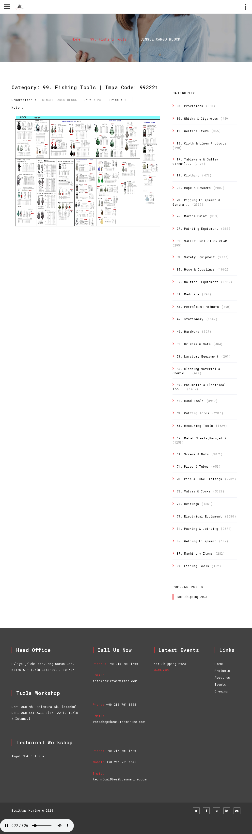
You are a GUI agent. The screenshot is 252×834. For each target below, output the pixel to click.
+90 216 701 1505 (121, 704)
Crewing (221, 691)
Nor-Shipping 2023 (192, 597)
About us (222, 677)
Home (76, 39)
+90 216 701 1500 (123, 664)
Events (220, 684)
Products (222, 671)
